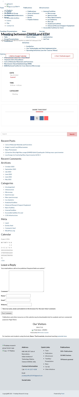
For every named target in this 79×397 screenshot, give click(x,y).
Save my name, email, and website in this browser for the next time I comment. (29, 309)
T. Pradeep (7, 11)
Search (72, 134)
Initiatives (25, 43)
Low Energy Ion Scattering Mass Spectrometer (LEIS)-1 (23, 155)
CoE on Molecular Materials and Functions (18, 62)
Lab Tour (46, 39)
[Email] (46, 118)
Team (2, 8)
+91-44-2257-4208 (30, 369)
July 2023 (8, 172)
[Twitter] (24, 383)
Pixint (62, 394)
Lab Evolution (48, 37)
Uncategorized (10, 187)
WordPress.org (10, 231)
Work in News (31, 37)
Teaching (7, 35)
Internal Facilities (49, 11)
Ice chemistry (9, 200)
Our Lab (42, 31)
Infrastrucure (49, 356)
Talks (6, 37)
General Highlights (32, 35)
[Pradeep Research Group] (1, 2)
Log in (7, 223)
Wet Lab (50, 21)
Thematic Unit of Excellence (13, 59)
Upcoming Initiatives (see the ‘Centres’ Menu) (41, 50)
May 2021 (8, 179)
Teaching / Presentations (8, 31)
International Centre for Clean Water (17, 57)
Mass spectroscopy (11, 197)
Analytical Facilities (54, 23)
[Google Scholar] (22, 383)
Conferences (8, 41)
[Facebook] (23, 383)
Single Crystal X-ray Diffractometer (16, 147)
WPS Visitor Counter (43, 332)
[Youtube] (26, 383)
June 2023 (8, 174)
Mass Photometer (11, 150)
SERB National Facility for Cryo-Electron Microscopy (22, 66)
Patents (30, 15)
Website (4, 304)
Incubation (30, 46)
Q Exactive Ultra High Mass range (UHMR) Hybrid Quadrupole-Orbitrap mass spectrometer (34, 152)
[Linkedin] (42, 118)
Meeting (15, 94)
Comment (5, 291)
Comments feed (10, 228)
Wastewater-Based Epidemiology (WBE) (18, 64)
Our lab (47, 366)
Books (30, 17)
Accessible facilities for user (14, 213)
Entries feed (9, 225)
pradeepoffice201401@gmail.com (32, 375)
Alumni (6, 17)
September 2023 (10, 169)
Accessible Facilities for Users (53, 28)
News (24, 31)
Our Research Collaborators (13, 15)
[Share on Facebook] (32, 118)
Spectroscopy (52, 15)
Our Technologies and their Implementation (41, 48)
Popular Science (33, 19)
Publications (27, 8)
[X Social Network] (37, 118)
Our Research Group (11, 13)
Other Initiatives (50, 369)
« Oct (3, 260)
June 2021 (8, 177)
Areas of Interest (33, 13)
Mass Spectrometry (54, 17)
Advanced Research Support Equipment (61, 26)
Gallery (45, 35)
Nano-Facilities (10, 207)
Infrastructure (44, 8)
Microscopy (51, 13)
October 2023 (9, 166)
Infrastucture (9, 189)
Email (3, 300)
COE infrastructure (11, 215)
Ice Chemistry (52, 19)
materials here (62, 336)
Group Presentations (11, 39)
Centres (3, 54)
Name (3, 296)
